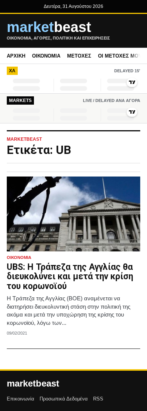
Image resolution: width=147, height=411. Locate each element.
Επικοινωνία (20, 399)
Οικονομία (46, 55)
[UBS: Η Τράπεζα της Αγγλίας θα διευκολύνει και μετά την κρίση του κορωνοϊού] (73, 214)
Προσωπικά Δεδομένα (64, 399)
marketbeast (33, 383)
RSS (98, 399)
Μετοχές (79, 55)
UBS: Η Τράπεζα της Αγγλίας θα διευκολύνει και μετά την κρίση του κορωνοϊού (70, 277)
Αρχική (16, 55)
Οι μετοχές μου (120, 55)
